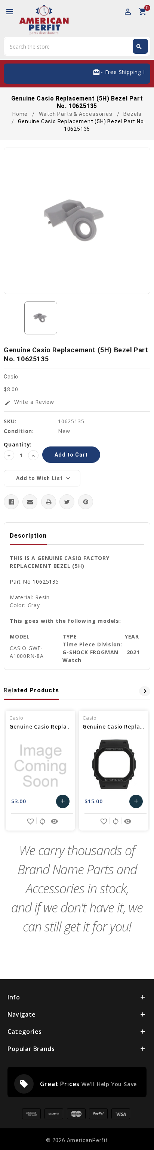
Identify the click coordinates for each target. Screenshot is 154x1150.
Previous (9, 691)
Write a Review (29, 401)
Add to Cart (63, 803)
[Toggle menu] (13, 11)
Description (28, 535)
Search (139, 46)
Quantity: (18, 444)
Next (144, 691)
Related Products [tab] (31, 690)
